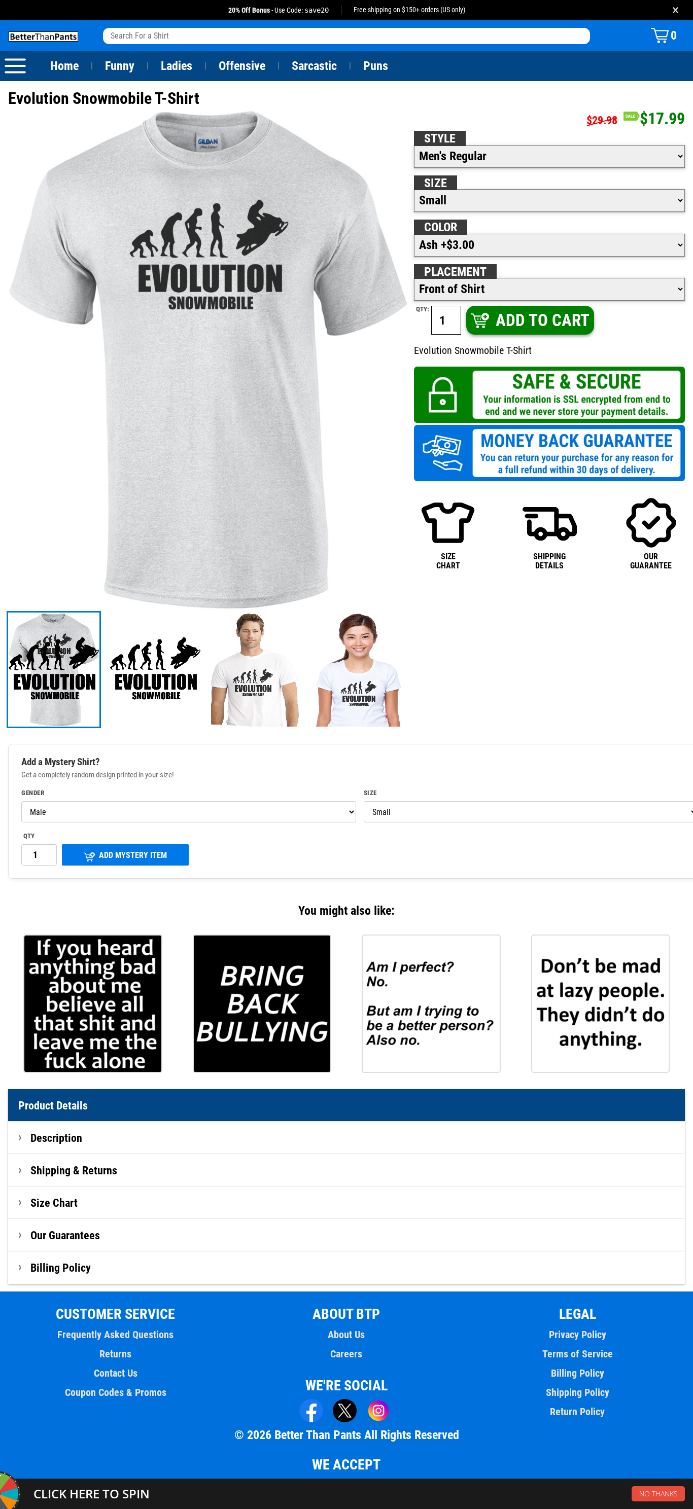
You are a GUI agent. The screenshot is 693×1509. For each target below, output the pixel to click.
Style (440, 138)
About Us (346, 1334)
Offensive (242, 66)
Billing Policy (60, 1267)
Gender (32, 793)
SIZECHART (448, 561)
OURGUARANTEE (651, 561)
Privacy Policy (577, 1334)
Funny (119, 66)
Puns (375, 66)
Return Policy (577, 1412)
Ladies (176, 66)
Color (440, 227)
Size (435, 183)
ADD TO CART (543, 320)
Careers (346, 1354)
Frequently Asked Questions (115, 1334)
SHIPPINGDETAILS (549, 561)
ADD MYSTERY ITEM (133, 855)
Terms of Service (577, 1354)
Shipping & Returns (73, 1170)
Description (56, 1137)
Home (64, 66)
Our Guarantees (65, 1235)
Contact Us (115, 1373)
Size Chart (54, 1202)
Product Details (53, 1105)
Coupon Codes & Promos (115, 1392)
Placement (455, 272)
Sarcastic (314, 66)
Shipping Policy (577, 1392)
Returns (115, 1354)
